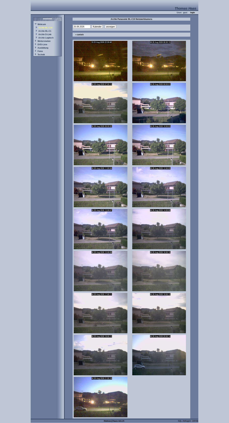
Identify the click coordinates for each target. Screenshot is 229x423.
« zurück (79, 34)
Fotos (40, 51)
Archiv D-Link (44, 34)
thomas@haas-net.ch (114, 421)
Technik (41, 54)
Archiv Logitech (45, 38)
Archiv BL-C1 (44, 31)
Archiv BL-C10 (45, 28)
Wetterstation (44, 41)
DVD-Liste (42, 44)
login (192, 12)
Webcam (42, 24)
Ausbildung (43, 48)
